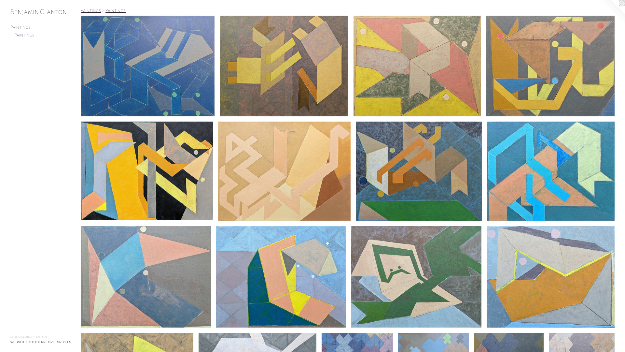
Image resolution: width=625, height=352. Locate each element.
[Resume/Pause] (550, 66)
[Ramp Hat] (417, 66)
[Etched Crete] (419, 171)
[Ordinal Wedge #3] (416, 277)
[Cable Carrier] (284, 171)
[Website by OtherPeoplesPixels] (612, 13)
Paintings (20, 27)
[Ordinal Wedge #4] (281, 277)
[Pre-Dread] (147, 171)
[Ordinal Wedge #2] (551, 277)
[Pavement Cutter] (551, 171)
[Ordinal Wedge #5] (146, 277)
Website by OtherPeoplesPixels (40, 342)
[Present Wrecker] (148, 66)
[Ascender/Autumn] (284, 66)
